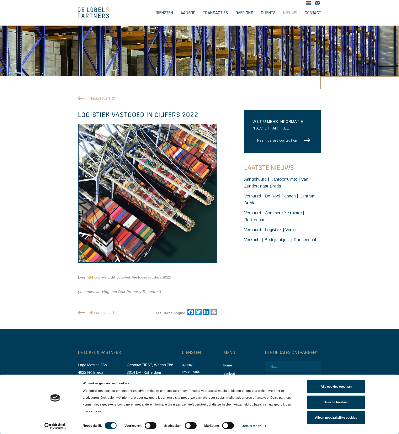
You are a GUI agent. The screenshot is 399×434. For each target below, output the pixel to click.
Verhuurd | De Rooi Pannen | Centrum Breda (279, 199)
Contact (313, 12)
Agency (187, 364)
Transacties (215, 12)
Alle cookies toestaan (336, 386)
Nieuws (290, 12)
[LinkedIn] (205, 313)
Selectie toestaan (336, 402)
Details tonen (251, 426)
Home (227, 365)
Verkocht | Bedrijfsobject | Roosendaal (280, 239)
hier (90, 277)
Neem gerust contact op (277, 140)
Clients (268, 12)
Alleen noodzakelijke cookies (336, 417)
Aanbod (188, 12)
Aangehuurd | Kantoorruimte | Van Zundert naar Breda (276, 182)
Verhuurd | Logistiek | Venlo (270, 229)
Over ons (244, 12)
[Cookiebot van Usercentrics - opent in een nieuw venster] (55, 426)
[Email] (213, 313)
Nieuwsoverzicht (103, 98)
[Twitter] (198, 313)
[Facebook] (190, 313)
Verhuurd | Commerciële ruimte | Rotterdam (274, 216)
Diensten (164, 12)
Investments (191, 371)
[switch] (150, 425)
